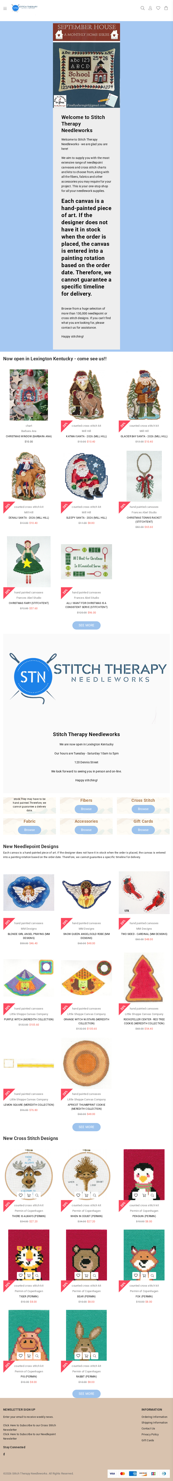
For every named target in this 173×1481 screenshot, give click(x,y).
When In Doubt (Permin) (86, 1216)
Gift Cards (148, 1440)
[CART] (166, 8)
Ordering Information (154, 1416)
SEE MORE (86, 625)
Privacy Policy (150, 1434)
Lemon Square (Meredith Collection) (29, 1104)
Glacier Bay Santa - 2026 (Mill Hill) (144, 436)
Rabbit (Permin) (86, 1376)
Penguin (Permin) (144, 1216)
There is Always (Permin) (29, 1216)
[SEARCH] (142, 8)
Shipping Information (155, 1422)
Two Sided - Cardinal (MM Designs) (144, 934)
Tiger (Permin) (28, 1296)
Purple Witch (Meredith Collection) (29, 1019)
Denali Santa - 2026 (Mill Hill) (29, 517)
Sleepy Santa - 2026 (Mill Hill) (86, 517)
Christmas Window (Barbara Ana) (29, 436)
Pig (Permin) (29, 1376)
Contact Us (148, 1428)
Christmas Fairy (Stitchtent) (29, 603)
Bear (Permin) (86, 1296)
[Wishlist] (158, 8)
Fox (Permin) (144, 1296)
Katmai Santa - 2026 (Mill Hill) (86, 436)
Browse (86, 809)
